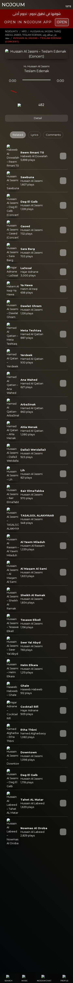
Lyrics (34, 134)
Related (18, 134)
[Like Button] (52, 105)
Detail (37, 118)
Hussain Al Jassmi (38, 66)
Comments (53, 134)
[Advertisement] (36, 889)
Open (62, 22)
